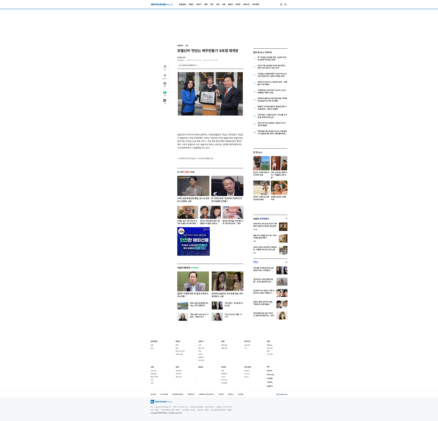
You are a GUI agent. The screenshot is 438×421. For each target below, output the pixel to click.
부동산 (191, 4)
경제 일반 (224, 345)
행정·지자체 (154, 377)
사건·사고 (153, 371)
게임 (199, 351)
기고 (245, 348)
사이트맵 (240, 394)
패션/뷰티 (224, 374)
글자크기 (165, 78)
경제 (205, 4)
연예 (222, 371)
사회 (217, 4)
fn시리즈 (247, 374)
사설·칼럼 (247, 345)
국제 (223, 4)
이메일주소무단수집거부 (206, 394)
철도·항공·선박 (180, 351)
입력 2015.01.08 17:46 (194, 60)
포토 (268, 367)
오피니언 (246, 4)
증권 (152, 348)
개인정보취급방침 (177, 394)
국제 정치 (178, 374)
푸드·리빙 (224, 380)
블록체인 (201, 357)
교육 (152, 380)
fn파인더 (247, 371)
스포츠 (223, 377)
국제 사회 (178, 377)
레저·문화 (224, 383)
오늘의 (261, 218)
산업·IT (199, 4)
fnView (269, 371)
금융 (152, 345)
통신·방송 (201, 348)
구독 (165, 95)
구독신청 (221, 394)
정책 (177, 345)
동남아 (230, 4)
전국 (152, 383)
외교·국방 (270, 354)
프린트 (165, 86)
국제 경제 (178, 371)
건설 (177, 348)
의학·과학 (201, 360)
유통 (186, 46)
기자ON (269, 382)
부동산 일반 (179, 354)
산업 (199, 345)
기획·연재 (255, 4)
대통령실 (269, 345)
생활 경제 (224, 348)
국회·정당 (270, 348)
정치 (211, 4)
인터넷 (200, 354)
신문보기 (270, 386)
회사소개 (153, 394)
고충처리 (230, 394)
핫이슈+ (246, 377)
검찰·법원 (153, 374)
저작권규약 (191, 394)
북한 (268, 351)
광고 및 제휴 (164, 394)
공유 (165, 69)
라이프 (238, 4)
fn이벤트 (270, 378)
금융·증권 (182, 4)
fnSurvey (270, 375)
